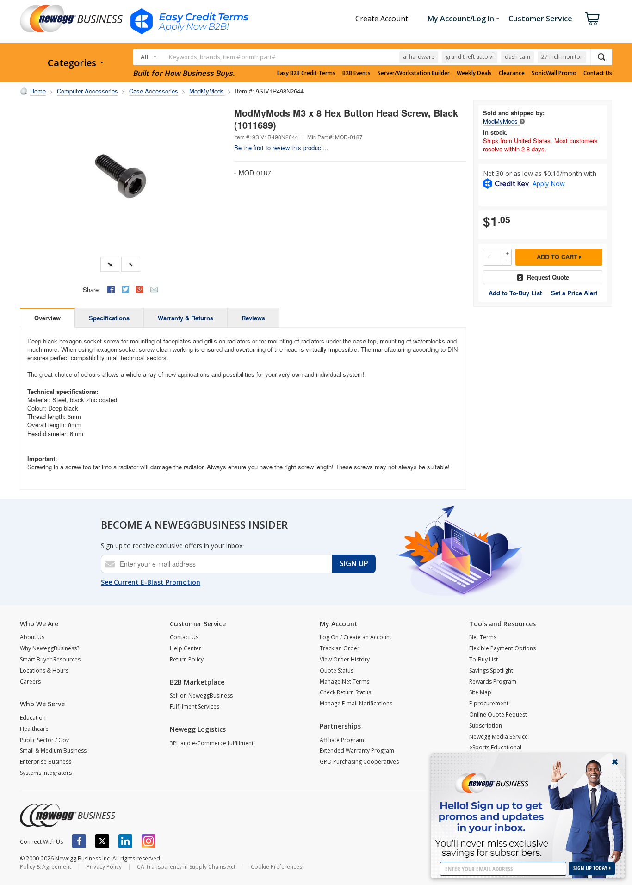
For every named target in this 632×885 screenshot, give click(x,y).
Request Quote (548, 277)
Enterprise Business (45, 762)
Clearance (512, 73)
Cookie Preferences (276, 867)
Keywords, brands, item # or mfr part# (222, 57)
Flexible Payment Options (502, 648)
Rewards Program (492, 682)
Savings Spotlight (491, 670)
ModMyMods (206, 91)
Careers (30, 682)
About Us (32, 637)
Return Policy (187, 659)
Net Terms (482, 637)
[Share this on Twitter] (125, 289)
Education (33, 718)
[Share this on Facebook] (111, 289)
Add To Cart (558, 256)
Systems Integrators (46, 773)
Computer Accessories (87, 91)
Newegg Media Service (498, 737)
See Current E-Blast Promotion (150, 582)
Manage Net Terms (344, 682)
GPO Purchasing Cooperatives (359, 762)
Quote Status (336, 670)
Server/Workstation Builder (414, 73)
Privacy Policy (104, 867)
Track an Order (339, 648)
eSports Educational (495, 747)
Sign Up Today (591, 868)
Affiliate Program (342, 740)
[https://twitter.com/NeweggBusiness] (102, 841)
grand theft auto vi (470, 57)
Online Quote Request (498, 714)
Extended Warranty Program (357, 750)
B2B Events (356, 73)
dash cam (517, 57)
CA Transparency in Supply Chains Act (186, 867)
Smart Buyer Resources (50, 659)
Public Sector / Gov (44, 740)
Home (38, 91)
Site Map (480, 692)
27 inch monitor (561, 57)
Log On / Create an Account (355, 637)
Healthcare (34, 729)
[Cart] (592, 18)
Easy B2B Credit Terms (306, 73)
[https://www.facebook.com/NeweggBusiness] (79, 841)
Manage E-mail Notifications (356, 703)
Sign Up (354, 563)
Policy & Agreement (45, 867)
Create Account (381, 18)
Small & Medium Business (53, 750)
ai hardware (418, 57)
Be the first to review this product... (281, 147)
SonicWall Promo (554, 73)
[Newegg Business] (67, 815)
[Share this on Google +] (139, 289)
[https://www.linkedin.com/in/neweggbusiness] (125, 841)
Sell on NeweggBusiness (201, 695)
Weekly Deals (474, 73)
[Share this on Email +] (154, 289)
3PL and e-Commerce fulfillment (212, 743)
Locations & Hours (44, 670)
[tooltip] (522, 121)
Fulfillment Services (194, 706)
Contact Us (597, 73)
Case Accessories (153, 91)
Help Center (185, 648)
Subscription (485, 725)
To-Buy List (483, 659)
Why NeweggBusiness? (49, 648)
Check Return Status (345, 692)
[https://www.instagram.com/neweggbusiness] (148, 841)
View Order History (345, 659)
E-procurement (488, 703)
